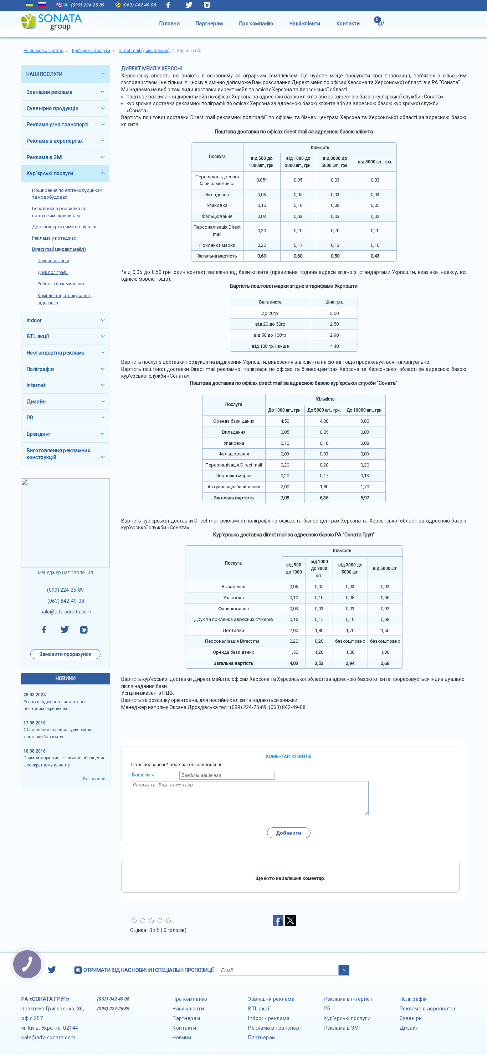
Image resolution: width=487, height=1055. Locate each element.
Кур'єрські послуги (347, 1018)
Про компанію (256, 23)
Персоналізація (53, 260)
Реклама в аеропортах (428, 1008)
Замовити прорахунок (65, 654)
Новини (182, 1037)
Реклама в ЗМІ (342, 1028)
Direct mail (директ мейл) (59, 249)
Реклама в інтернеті (349, 999)
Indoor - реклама (268, 1018)
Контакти (348, 23)
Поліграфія (413, 999)
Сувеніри (411, 1018)
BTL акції (259, 1008)
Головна (169, 23)
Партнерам (209, 23)
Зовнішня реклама (271, 999)
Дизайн (409, 1028)
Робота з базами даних (61, 283)
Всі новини (94, 778)
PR (327, 1008)
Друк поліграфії (52, 272)
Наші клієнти (305, 23)
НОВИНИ (66, 678)
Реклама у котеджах (54, 238)
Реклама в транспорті (275, 1028)
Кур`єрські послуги (50, 173)
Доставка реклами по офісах (64, 226)
